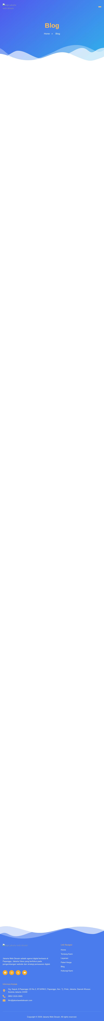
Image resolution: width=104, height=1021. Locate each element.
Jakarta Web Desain (51, 1017)
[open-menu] (99, 6)
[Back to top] (98, 1015)
